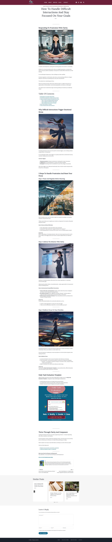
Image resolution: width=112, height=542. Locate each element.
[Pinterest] (81, 2)
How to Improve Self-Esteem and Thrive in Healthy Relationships (38, 485)
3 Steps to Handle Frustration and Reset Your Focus (49, 99)
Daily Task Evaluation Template (46, 104)
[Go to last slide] (34, 491)
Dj (51, 497)
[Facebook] (76, 2)
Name (40, 527)
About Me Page (74, 539)
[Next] (77, 491)
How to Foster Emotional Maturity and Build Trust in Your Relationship (47, 471)
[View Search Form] (83, 2)
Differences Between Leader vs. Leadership (48, 449)
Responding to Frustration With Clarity (47, 96)
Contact (65, 2)
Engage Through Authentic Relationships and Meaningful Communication (56, 6)
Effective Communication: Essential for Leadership (49, 447)
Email (52, 527)
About (50, 2)
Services (55, 2)
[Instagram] (78, 2)
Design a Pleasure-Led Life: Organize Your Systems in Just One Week (56, 494)
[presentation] (56, 486)
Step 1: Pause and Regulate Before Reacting (50, 100)
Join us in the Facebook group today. (46, 457)
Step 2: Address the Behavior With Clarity (49, 101)
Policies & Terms (65, 539)
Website (64, 527)
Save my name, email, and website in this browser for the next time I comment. (53, 530)
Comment (41, 515)
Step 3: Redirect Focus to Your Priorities (49, 102)
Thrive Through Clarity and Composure (47, 105)
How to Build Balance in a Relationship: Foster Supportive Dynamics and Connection (65, 471)
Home (45, 2)
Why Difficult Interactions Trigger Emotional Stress (49, 97)
